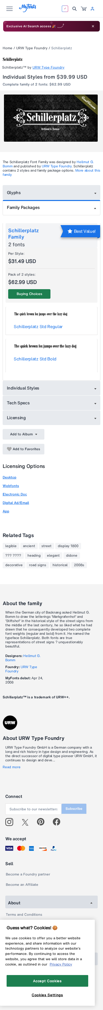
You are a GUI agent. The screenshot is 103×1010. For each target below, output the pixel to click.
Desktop (9, 477)
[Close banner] (93, 26)
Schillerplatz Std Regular (38, 326)
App (6, 511)
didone (71, 555)
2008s (79, 565)
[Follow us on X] (27, 822)
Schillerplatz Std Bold (35, 359)
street (46, 546)
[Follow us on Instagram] (11, 822)
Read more (12, 767)
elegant (53, 555)
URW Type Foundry (32, 48)
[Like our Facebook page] (59, 822)
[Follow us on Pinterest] (43, 822)
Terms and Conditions (24, 914)
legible (11, 546)
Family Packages (23, 207)
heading (34, 555)
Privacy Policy (61, 964)
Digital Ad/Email (16, 502)
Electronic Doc (15, 494)
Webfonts (11, 485)
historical (60, 565)
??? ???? (13, 555)
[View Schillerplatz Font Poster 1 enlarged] (52, 118)
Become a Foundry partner (28, 874)
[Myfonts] (28, 11)
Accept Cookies (47, 981)
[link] (84, 9)
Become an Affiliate (22, 884)
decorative (14, 565)
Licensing (16, 417)
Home (7, 48)
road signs (37, 565)
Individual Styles (23, 388)
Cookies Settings (47, 995)
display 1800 (68, 546)
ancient (29, 546)
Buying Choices (29, 293)
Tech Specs (18, 403)
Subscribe (73, 808)
